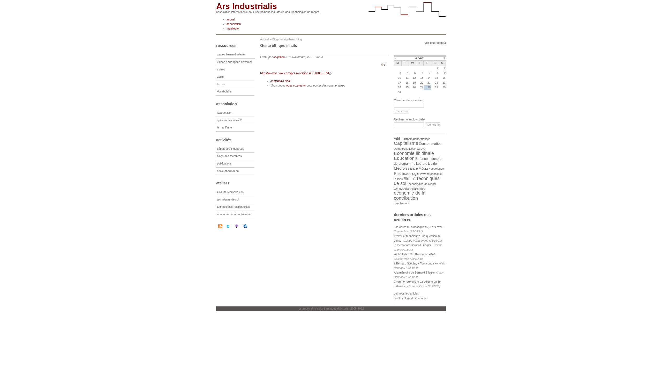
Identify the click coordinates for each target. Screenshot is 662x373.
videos (221, 69)
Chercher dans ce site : (408, 100)
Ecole (421, 148)
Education (404, 158)
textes (221, 84)
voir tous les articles (406, 293)
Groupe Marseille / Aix (230, 191)
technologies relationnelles (233, 206)
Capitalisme (406, 143)
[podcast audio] (240, 226)
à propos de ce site (311, 308)
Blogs (275, 39)
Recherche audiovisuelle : (410, 119)
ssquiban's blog (292, 39)
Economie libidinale (414, 153)
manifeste (233, 28)
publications (224, 163)
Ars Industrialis (246, 6)
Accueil (264, 39)
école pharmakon (228, 171)
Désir (412, 148)
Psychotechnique (431, 173)
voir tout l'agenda (435, 42)
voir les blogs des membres (411, 298)
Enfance (421, 159)
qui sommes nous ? (229, 120)
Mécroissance (406, 168)
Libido (432, 164)
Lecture (421, 164)
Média (423, 168)
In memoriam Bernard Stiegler (412, 245)
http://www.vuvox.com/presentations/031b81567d (294, 73)
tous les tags (402, 203)
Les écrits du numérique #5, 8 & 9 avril (418, 226)
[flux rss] (220, 227)
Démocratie (401, 148)
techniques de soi (228, 199)
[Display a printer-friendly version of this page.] (383, 64)
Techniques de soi (417, 181)
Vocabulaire (224, 91)
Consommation (430, 144)
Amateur (413, 138)
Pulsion (398, 179)
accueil (231, 19)
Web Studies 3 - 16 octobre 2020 (414, 254)
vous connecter (296, 85)
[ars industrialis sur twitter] (231, 226)
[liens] (248, 226)
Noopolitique (436, 168)
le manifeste (224, 127)
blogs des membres (229, 155)
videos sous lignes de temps (235, 61)
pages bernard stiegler (231, 54)
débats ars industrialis (230, 148)
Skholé (409, 178)
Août (419, 58)
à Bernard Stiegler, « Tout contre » (415, 263)
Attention (424, 138)
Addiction (401, 139)
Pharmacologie (406, 173)
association (234, 23)
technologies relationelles (409, 188)
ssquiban (279, 57)
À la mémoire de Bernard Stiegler (415, 272)
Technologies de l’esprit (421, 183)
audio (220, 76)
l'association (224, 112)
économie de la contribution (234, 214)
